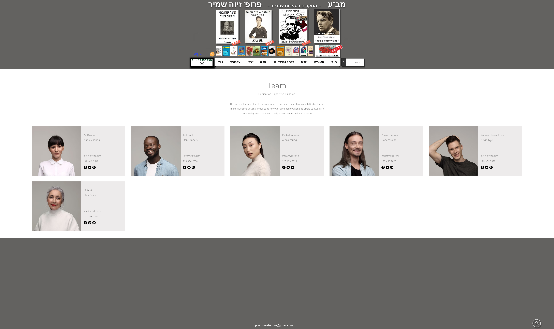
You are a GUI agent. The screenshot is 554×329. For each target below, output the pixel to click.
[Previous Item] (220, 51)
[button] (201, 62)
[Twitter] (89, 167)
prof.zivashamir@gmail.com (274, 325)
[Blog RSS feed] (212, 54)
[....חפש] (343, 62)
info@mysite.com (92, 155)
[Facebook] (85, 167)
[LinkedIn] (94, 167)
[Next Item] (308, 51)
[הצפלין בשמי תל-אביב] (203, 41)
